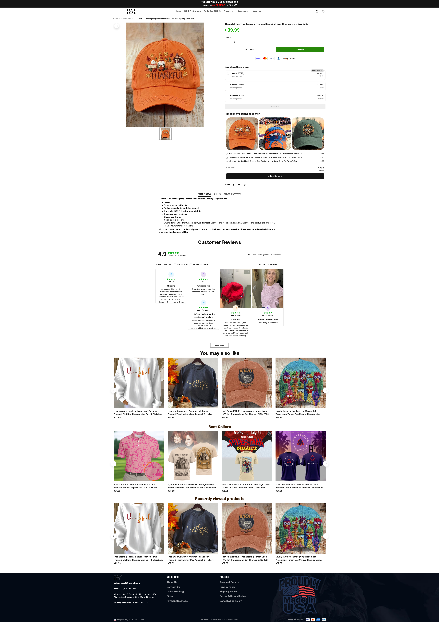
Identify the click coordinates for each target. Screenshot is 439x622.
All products (126, 19)
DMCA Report (139, 619)
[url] (127, 583)
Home (115, 19)
